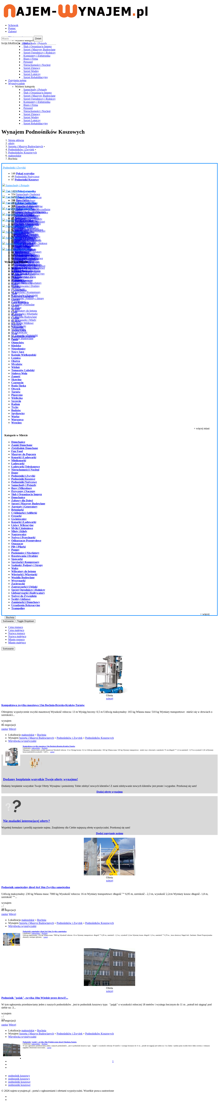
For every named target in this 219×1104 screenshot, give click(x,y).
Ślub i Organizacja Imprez (19, 191)
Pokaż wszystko (25, 214)
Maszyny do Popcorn (23, 454)
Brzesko (16, 274)
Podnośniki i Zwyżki (15, 167)
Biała (14, 268)
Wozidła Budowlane (26, 316)
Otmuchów (17, 342)
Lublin (15, 317)
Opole (14, 339)
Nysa (14, 333)
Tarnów (16, 391)
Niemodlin (17, 327)
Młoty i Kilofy (19, 531)
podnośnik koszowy (19, 1075)
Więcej (12, 729)
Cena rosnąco (15, 627)
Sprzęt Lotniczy (14, 243)
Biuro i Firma (12, 214)
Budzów (16, 410)
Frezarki (16, 515)
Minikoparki (18, 460)
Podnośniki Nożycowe (27, 176)
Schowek (13, 25)
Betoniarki (17, 509)
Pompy (15, 549)
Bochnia (16, 271)
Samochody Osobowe (28, 194)
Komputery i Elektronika (19, 208)
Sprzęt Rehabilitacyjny (17, 249)
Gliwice (15, 299)
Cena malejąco (16, 630)
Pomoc (12, 28)
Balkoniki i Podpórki (24, 267)
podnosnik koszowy (19, 1078)
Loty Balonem (21, 252)
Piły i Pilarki (18, 546)
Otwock (15, 388)
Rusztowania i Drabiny (27, 286)
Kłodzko (16, 345)
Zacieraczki (21, 332)
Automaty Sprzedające (25, 223)
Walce (14, 568)
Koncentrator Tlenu (25, 276)
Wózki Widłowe (25, 323)
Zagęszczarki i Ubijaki (24, 586)
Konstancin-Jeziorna (23, 336)
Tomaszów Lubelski (22, 370)
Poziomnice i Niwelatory (25, 552)
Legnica (16, 357)
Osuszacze (17, 543)
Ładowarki (17, 463)
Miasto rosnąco (16, 639)
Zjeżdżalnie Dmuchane (24, 448)
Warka (15, 416)
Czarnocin (17, 382)
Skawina (16, 379)
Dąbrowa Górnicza (22, 296)
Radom (15, 404)
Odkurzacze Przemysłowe (26, 540)
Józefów (16, 287)
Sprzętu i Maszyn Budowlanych (25, 146)
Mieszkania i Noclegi (27, 235)
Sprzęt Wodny (13, 237)
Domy (14, 472)
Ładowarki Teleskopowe (25, 466)
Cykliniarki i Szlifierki (24, 512)
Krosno (15, 308)
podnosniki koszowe (19, 1084)
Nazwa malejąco (17, 636)
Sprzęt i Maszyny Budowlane (21, 197)
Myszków (16, 364)
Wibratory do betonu (26, 310)
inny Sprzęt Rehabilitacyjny (30, 273)
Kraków (16, 321)
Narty (16, 240)
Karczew (16, 324)
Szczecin (16, 401)
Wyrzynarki (18, 580)
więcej (109, 698)
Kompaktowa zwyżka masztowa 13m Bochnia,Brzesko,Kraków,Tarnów (43, 705)
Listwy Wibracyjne (22, 525)
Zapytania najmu (17, 80)
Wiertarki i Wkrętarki (26, 313)
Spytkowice (18, 413)
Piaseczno (17, 394)
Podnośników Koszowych (22, 152)
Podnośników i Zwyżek (21, 149)
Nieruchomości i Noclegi (19, 226)
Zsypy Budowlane (23, 338)
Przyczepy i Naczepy (23, 491)
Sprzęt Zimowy (14, 232)
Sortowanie (8, 621)
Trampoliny (18, 608)
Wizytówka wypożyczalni (22, 740)
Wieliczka (17, 398)
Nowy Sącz (17, 351)
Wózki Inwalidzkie (25, 264)
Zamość (15, 376)
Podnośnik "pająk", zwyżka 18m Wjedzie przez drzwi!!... (34, 997)
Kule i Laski (20, 258)
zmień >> (27, 43)
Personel (10, 220)
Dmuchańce (22, 200)
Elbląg (15, 277)
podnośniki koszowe (19, 1081)
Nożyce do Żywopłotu (24, 596)
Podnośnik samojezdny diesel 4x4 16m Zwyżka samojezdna (35, 887)
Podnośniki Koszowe (23, 478)
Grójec (15, 305)
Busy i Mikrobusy (21, 488)
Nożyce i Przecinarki (23, 537)
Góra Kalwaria (20, 302)
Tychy (14, 407)
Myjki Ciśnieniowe (22, 528)
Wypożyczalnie (16, 83)
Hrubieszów (18, 280)
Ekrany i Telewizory (26, 217)
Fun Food (17, 451)
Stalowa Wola (19, 373)
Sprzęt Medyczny (22, 283)
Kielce (14, 284)
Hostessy (18, 229)
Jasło (14, 293)
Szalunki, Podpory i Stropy (29, 298)
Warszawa (17, 419)
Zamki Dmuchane (21, 445)
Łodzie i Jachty (21, 246)
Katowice (16, 314)
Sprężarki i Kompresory (28, 292)
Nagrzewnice (18, 534)
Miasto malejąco (17, 642)
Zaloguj (12, 31)
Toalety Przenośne (25, 304)
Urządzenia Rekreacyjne (25, 605)
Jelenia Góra (18, 330)
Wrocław (16, 422)
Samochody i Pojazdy (17, 185)
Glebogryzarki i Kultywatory (30, 211)
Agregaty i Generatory (24, 506)
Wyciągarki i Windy (25, 319)
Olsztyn (15, 361)
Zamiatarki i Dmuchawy (25, 602)
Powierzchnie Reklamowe (29, 229)
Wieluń (15, 367)
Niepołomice (18, 348)
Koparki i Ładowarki (27, 206)
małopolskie (14, 155)
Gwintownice (19, 519)
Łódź (14, 311)
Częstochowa (19, 290)
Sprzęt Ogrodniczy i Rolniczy (21, 202)
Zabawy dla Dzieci (22, 500)
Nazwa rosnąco (16, 633)
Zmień (38, 38)
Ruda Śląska (18, 385)
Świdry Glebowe (20, 599)
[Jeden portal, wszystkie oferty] (75, 17)
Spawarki (17, 559)
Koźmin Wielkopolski (23, 354)
